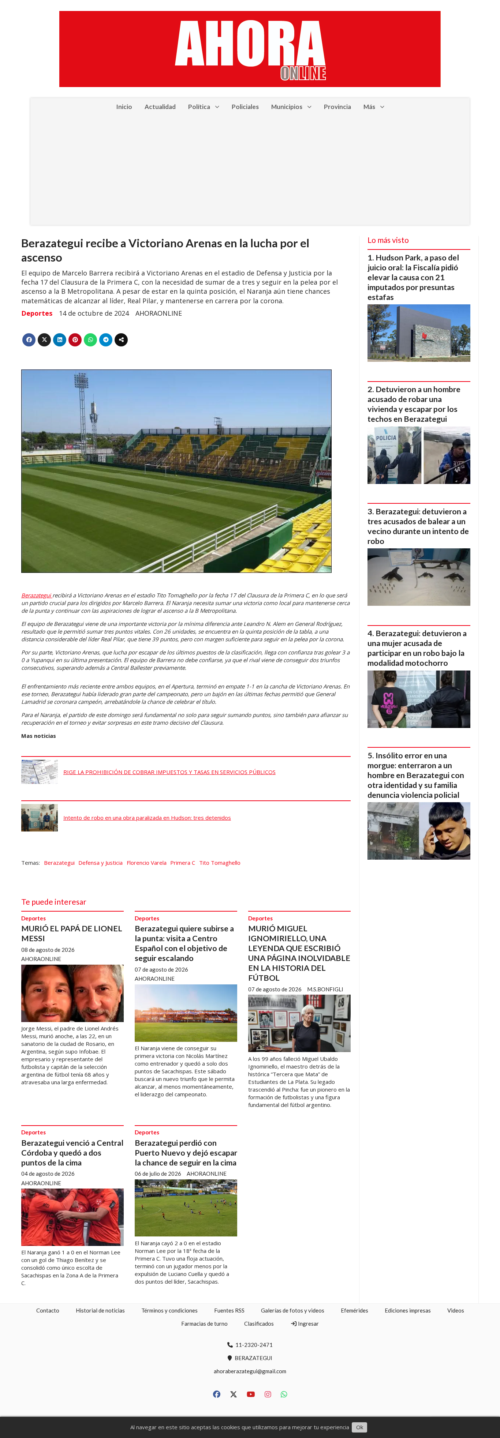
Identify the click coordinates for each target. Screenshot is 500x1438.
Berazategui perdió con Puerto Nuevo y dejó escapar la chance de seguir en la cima (186, 1152)
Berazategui (36, 595)
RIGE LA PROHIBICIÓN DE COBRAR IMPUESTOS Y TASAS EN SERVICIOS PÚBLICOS (169, 772)
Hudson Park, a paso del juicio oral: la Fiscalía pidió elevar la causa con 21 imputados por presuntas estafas (413, 277)
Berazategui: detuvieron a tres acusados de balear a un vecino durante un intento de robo (418, 526)
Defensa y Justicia (100, 862)
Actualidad (160, 106)
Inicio (124, 106)
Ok (359, 1427)
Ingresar (308, 1323)
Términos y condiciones (169, 1310)
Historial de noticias (100, 1310)
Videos (455, 1310)
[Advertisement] (250, 170)
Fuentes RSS (229, 1310)
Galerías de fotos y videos (292, 1310)
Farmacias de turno (204, 1323)
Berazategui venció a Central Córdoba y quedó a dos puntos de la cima (72, 1152)
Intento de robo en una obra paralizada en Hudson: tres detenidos (147, 817)
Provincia (337, 106)
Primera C (182, 862)
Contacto (47, 1310)
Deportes (36, 313)
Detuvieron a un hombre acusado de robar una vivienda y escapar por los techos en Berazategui (413, 404)
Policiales (245, 106)
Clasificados (259, 1323)
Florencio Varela (147, 862)
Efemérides (354, 1310)
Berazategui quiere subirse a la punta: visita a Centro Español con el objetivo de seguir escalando (184, 943)
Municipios (286, 106)
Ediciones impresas (408, 1310)
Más (369, 106)
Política (199, 106)
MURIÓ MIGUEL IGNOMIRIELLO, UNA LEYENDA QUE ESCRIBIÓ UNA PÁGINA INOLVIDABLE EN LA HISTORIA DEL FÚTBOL (299, 953)
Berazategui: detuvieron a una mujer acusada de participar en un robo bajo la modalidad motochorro (417, 648)
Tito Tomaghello (219, 862)
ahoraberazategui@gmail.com (250, 1371)
